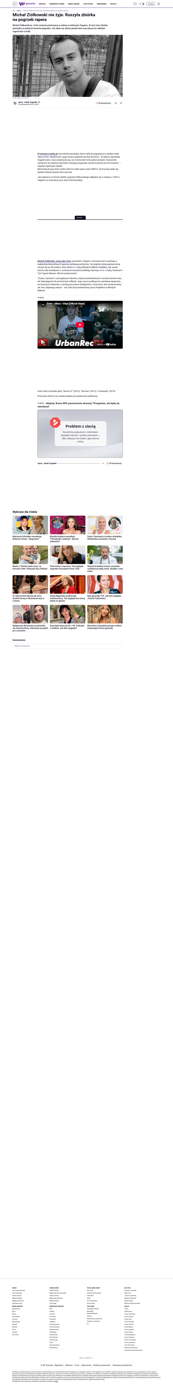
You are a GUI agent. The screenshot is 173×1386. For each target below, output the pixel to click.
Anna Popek (91, 1303)
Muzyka (42, 4)
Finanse (14, 1319)
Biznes (14, 1314)
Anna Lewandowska (18, 1290)
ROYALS (113, 4)
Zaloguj (150, 4)
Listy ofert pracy (129, 1345)
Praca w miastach (130, 1340)
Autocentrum (54, 1335)
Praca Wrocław (129, 1322)
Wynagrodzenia (55, 1345)
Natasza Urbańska (130, 1298)
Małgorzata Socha (18, 1301)
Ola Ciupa (90, 1290)
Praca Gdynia (128, 1332)
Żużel (51, 1342)
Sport (14, 1311)
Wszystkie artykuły (93, 1309)
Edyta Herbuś (128, 1301)
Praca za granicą (129, 1342)
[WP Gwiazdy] (29, 4)
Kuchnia (52, 1314)
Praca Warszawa (129, 1314)
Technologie (16, 1316)
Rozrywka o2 (54, 1347)
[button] (142, 3)
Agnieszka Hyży (17, 1303)
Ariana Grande (16, 1295)
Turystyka (53, 1319)
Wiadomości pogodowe (94, 1319)
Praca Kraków (128, 1316)
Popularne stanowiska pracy (133, 1350)
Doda (88, 1298)
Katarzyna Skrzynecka (94, 1293)
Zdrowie (14, 1327)
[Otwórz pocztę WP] (135, 4)
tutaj (56, 1381)
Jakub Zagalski (30, 102)
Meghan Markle (17, 1298)
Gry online (15, 1335)
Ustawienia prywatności (122, 1365)
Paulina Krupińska (130, 1290)
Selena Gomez (54, 1295)
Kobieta (14, 1324)
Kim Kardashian (92, 1301)
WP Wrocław (54, 1337)
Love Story (88, 4)
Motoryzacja (16, 1322)
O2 (88, 1324)
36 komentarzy (104, 103)
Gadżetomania (54, 1329)
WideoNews (102, 4)
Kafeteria (52, 1322)
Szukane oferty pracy (131, 1347)
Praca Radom (128, 1327)
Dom (51, 1309)
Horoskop (53, 1316)
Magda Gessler (54, 1301)
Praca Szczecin (129, 1329)
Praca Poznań (128, 1324)
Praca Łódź (128, 1319)
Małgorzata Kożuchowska (58, 1293)
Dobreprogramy (55, 1324)
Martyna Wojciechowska (132, 1303)
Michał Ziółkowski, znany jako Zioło (54, 261)
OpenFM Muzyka (92, 1313)
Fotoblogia (53, 1332)
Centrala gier (54, 1340)
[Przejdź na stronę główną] (15, 5)
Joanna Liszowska (130, 1295)
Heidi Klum (90, 1295)
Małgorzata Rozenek (56, 1298)
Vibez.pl (89, 1316)
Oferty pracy (128, 1311)
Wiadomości (16, 1309)
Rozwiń (79, 217)
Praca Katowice (129, 1337)
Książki (52, 1311)
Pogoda (14, 1332)
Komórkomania (55, 1327)
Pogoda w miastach (93, 1321)
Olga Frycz (127, 1293)
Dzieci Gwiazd (73, 4)
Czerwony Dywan (56, 4)
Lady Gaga (53, 1303)
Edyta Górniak (54, 1290)
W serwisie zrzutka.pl (48, 154)
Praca (14, 1329)
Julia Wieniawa (17, 1293)
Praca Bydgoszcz (129, 1335)
